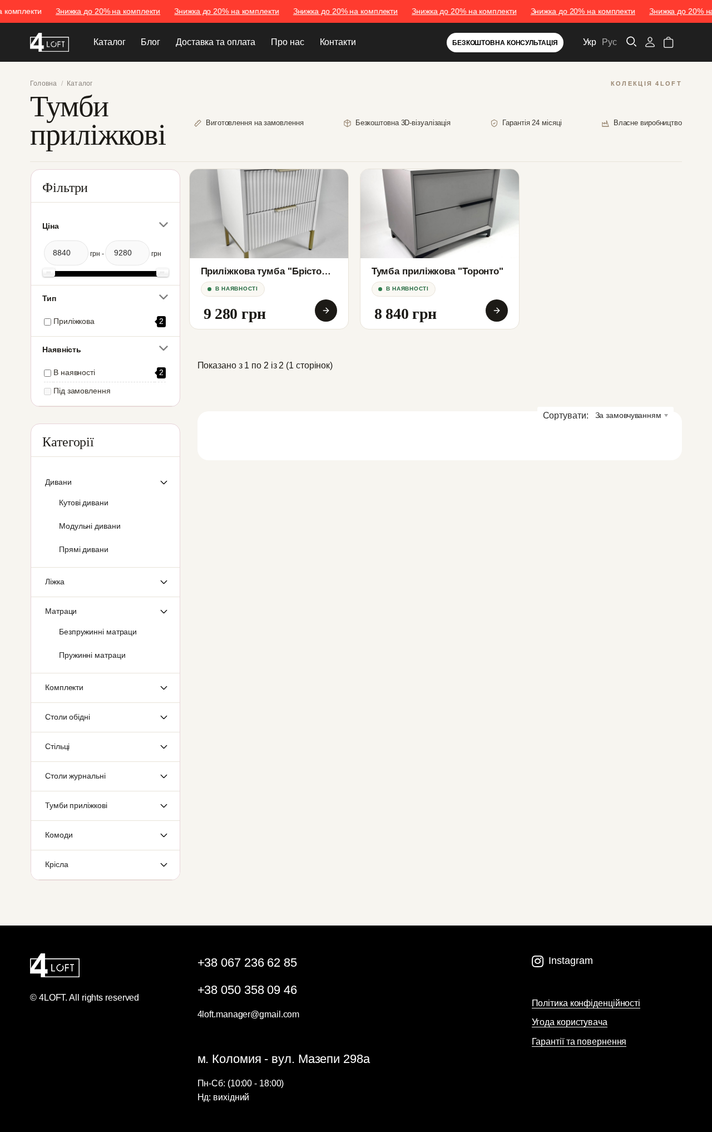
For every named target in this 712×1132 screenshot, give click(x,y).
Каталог (109, 42)
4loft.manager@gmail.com (248, 1014)
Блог (150, 42)
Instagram (570, 960)
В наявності (74, 372)
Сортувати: (566, 415)
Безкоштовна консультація (505, 43)
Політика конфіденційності (586, 1003)
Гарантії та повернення (579, 1041)
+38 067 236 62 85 (247, 962)
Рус (609, 42)
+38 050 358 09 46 (247, 990)
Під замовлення (82, 391)
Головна (43, 83)
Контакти (338, 42)
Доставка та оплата (215, 42)
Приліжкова (74, 321)
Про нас (287, 42)
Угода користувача (569, 1022)
